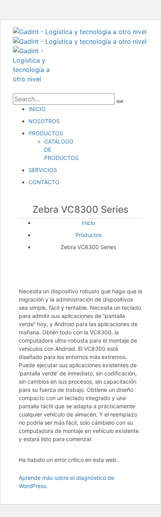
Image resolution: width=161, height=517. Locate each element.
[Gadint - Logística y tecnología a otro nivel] (80, 31)
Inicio (88, 222)
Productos (88, 235)
